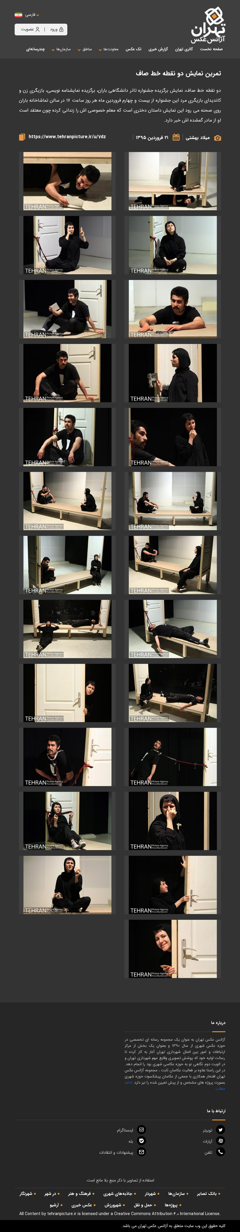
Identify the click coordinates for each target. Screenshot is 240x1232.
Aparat (207, 1141)
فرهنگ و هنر (79, 1194)
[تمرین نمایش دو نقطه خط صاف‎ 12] (67, 501)
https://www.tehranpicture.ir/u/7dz (67, 137)
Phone (208, 1152)
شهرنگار (26, 1194)
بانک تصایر (207, 1194)
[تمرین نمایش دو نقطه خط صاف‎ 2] (67, 181)
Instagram (125, 1130)
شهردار (150, 1194)
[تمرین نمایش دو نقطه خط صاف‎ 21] (172, 821)
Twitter (207, 1130)
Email (116, 1152)
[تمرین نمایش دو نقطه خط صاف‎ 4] (67, 245)
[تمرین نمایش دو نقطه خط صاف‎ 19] (172, 757)
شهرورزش (112, 1205)
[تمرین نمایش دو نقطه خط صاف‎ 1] (172, 181)
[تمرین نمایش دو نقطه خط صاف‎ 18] (67, 693)
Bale (130, 1141)
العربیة (62, 20)
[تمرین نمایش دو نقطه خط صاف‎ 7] (172, 373)
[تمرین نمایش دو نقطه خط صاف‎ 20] (67, 757)
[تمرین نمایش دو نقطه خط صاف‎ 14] (67, 565)
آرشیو (54, 1205)
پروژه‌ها (171, 1205)
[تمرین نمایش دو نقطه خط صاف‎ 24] (67, 885)
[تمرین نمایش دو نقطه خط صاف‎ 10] (67, 437)
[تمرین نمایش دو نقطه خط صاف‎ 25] (172, 949)
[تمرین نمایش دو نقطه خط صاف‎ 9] (172, 437)
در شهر (50, 1194)
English (48, 20)
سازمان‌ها (176, 1194)
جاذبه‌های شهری (117, 1194)
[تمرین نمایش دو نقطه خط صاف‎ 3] (172, 245)
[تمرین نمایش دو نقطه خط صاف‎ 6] (67, 309)
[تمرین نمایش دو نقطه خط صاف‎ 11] (172, 501)
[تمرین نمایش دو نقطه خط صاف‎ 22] (67, 821)
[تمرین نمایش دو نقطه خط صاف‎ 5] (172, 309)
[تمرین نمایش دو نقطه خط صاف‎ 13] (172, 565)
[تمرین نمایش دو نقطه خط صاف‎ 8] (67, 373)
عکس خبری (81, 1205)
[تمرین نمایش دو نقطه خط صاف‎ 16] (67, 629)
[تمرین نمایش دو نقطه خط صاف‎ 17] (172, 693)
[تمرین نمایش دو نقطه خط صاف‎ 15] (172, 629)
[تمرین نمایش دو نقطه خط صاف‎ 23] (172, 885)
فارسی (30, 15)
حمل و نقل (143, 1205)
